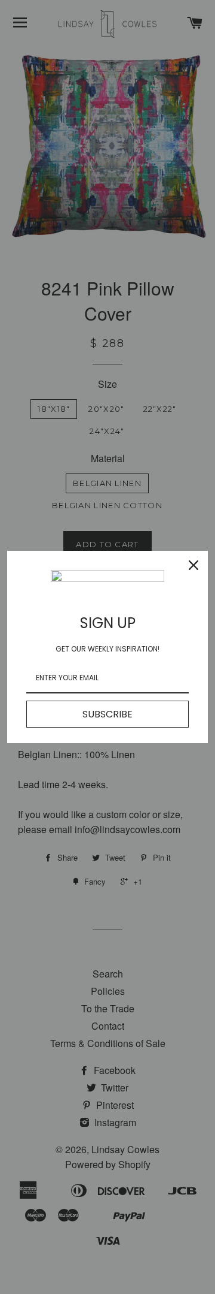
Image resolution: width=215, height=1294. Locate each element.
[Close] (193, 565)
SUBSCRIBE (107, 714)
